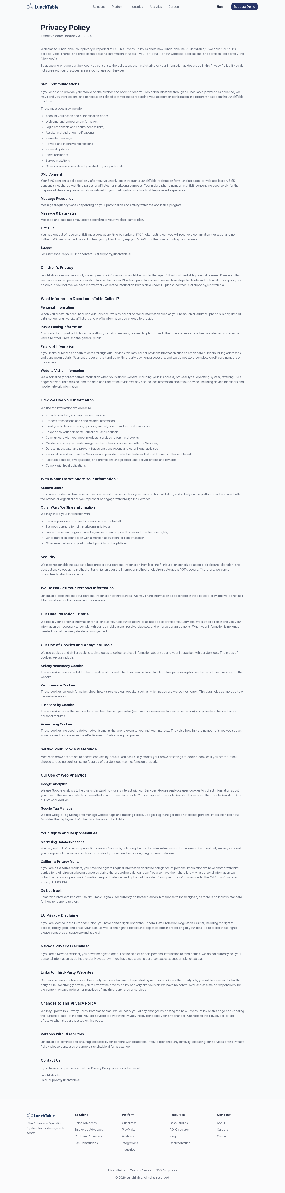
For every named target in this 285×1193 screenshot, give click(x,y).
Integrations (130, 1143)
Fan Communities (86, 1143)
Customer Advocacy (89, 1136)
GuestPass (129, 1123)
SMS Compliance (166, 1170)
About (221, 1123)
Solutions (99, 6)
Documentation (180, 1143)
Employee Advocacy (89, 1129)
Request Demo (244, 6)
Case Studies (179, 1123)
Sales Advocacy (86, 1123)
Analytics (156, 6)
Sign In (221, 6)
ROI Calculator (179, 1129)
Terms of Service (140, 1170)
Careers (174, 6)
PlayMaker (129, 1129)
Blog (173, 1136)
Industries (136, 6)
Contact (222, 1136)
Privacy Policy (116, 1170)
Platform (117, 6)
